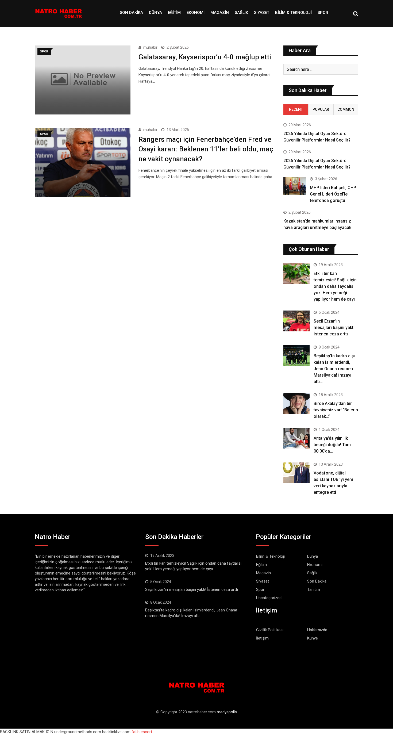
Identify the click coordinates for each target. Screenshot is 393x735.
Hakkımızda (317, 629)
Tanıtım (313, 589)
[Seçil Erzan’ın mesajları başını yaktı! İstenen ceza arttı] (296, 321)
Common (345, 109)
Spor (323, 12)
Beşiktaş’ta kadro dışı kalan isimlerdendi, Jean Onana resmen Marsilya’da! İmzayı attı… (334, 368)
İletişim (262, 638)
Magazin (219, 12)
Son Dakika (131, 12)
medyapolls (227, 712)
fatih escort (142, 731)
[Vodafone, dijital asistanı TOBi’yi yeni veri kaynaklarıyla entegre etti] (296, 472)
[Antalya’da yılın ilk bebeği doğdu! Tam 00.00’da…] (296, 438)
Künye (312, 638)
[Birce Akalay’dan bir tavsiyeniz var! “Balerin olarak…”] (296, 403)
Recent (296, 109)
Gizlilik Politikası (269, 629)
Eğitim (174, 12)
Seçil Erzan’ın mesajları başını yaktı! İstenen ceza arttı (335, 327)
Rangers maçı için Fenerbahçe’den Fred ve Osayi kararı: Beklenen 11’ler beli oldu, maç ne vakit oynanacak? (205, 149)
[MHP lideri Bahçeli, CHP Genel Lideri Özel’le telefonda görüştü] (294, 186)
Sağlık (241, 12)
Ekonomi (196, 12)
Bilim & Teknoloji (293, 12)
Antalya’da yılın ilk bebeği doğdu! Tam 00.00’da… (332, 445)
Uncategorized (269, 597)
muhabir (150, 47)
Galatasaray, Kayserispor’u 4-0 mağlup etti (204, 57)
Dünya (155, 12)
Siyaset (261, 12)
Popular (321, 109)
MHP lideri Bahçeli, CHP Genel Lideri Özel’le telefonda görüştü (333, 194)
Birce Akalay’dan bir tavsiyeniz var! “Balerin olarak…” (336, 410)
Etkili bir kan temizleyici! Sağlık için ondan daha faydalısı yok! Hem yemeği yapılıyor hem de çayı (335, 286)
